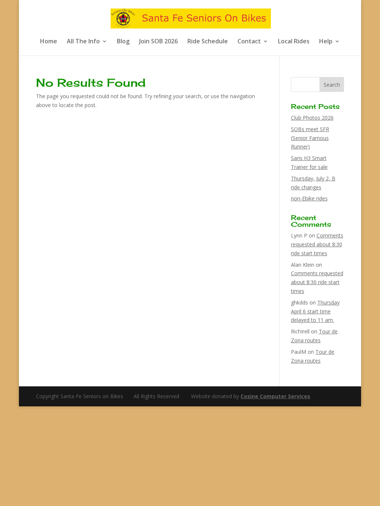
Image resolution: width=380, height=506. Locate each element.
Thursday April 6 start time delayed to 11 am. (315, 311)
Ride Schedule (207, 42)
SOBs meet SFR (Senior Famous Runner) (310, 138)
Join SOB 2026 (158, 42)
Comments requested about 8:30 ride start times (317, 244)
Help (325, 42)
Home (48, 42)
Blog (123, 42)
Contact (249, 42)
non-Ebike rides (309, 198)
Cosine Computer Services (275, 396)
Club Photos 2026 (312, 117)
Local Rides (293, 42)
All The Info (83, 42)
